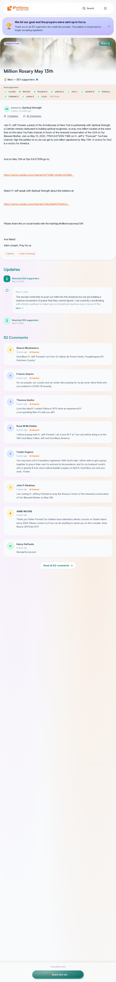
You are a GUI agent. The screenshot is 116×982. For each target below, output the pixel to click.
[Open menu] (105, 8)
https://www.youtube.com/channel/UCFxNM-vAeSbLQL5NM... (38, 174)
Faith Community (27, 254)
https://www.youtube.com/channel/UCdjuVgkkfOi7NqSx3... (36, 204)
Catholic (9, 254)
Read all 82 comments (58, 565)
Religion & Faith (12, 43)
